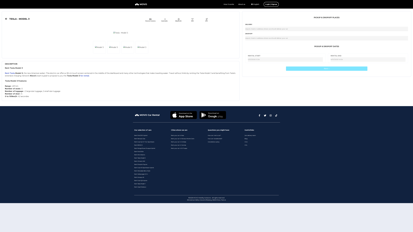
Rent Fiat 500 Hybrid (140, 135)
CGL (246, 145)
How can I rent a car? (214, 135)
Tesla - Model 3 (19, 19)
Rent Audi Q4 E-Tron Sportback (144, 142)
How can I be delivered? (215, 138)
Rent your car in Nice (177, 135)
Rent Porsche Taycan (140, 164)
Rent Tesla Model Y (140, 184)
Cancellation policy (214, 142)
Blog (246, 138)
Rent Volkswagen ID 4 (141, 174)
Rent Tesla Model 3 (140, 158)
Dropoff (248, 33)
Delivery (248, 24)
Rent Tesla (10, 73)
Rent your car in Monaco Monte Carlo (182, 138)
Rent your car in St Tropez (179, 148)
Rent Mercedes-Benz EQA (142, 171)
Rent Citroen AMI (139, 161)
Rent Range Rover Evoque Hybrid (144, 148)
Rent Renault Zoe (139, 138)
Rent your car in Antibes (178, 142)
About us (241, 4)
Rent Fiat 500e (138, 151)
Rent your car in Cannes (178, 145)
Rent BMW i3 (138, 145)
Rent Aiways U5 (139, 177)
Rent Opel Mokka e (140, 187)
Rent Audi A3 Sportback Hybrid (144, 167)
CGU (246, 142)
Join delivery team (250, 135)
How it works (229, 4)
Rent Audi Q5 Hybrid (140, 180)
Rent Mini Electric (139, 155)
